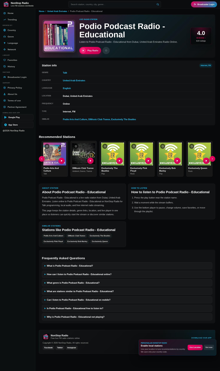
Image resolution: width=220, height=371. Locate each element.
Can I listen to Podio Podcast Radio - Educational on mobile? (78, 300)
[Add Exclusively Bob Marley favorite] (162, 146)
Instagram (71, 348)
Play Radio (92, 50)
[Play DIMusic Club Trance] (90, 161)
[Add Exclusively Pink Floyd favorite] (133, 146)
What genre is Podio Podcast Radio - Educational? (73, 282)
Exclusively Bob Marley (77, 241)
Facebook (48, 348)
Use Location (195, 347)
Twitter (60, 348)
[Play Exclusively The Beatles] (119, 161)
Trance (89, 171)
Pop (103, 174)
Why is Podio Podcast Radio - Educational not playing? (75, 317)
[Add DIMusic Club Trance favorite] (75, 146)
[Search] (157, 4)
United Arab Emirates (57, 11)
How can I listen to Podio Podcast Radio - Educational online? (79, 274)
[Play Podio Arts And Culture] (61, 161)
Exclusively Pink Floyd (53, 241)
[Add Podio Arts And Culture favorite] (47, 146)
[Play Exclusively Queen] (206, 161)
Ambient (75, 171)
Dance (82, 171)
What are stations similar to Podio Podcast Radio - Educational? (80, 291)
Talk (65, 72)
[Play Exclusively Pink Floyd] (148, 161)
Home (41, 11)
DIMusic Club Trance (99, 119)
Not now (208, 347)
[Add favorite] (106, 50)
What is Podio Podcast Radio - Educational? (70, 265)
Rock (132, 174)
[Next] (212, 159)
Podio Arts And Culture (75, 119)
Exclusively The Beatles (123, 119)
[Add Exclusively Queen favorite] (191, 146)
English (67, 88)
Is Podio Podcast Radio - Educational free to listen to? (75, 308)
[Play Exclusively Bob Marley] (177, 161)
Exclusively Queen (197, 168)
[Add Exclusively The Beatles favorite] (104, 146)
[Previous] (42, 159)
